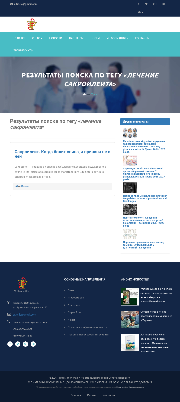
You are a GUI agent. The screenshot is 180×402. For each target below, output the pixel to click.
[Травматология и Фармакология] (84, 94)
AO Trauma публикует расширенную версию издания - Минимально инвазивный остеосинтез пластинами (154, 343)
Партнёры (76, 38)
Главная (19, 38)
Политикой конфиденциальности (130, 387)
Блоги (95, 38)
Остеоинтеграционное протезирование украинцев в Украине (156, 316)
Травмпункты (23, 50)
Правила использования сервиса (88, 334)
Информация (75, 297)
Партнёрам (74, 312)
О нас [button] (36, 38)
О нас (71, 290)
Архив (71, 319)
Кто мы (91, 395)
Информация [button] (116, 38)
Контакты (142, 38)
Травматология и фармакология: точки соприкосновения (95, 377)
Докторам (73, 305)
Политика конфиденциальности (87, 327)
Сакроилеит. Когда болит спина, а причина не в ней (62, 154)
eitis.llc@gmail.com (25, 4)
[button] (141, 12)
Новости (55, 38)
